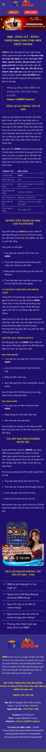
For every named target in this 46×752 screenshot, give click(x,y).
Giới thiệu (8, 682)
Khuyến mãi (27, 689)
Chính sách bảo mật (28, 686)
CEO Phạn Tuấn (31, 709)
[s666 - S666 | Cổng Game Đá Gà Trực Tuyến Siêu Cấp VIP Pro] (23, 4)
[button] (3, 4)
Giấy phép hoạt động (25, 682)
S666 (4, 657)
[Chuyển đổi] (4, 584)
